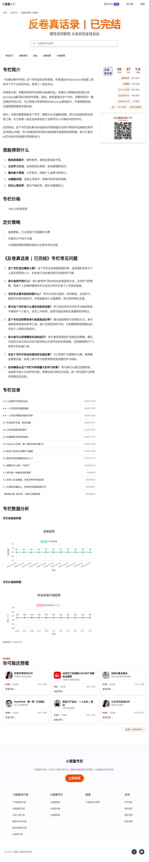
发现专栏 (14, 12)
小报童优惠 (55, 808)
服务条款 (129, 815)
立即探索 (74, 778)
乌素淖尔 (125, 78)
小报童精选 (55, 815)
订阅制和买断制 (92, 802)
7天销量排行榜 (19, 802)
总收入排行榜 (19, 815)
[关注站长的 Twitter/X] (134, 851)
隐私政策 (129, 821)
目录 (35, 55)
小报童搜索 (55, 802)
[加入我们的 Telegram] (141, 851)
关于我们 (129, 802)
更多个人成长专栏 (134, 729)
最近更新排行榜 (20, 827)
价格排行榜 (18, 834)
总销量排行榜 (19, 808)
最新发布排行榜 (20, 821)
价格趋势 (61, 55)
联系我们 (129, 808)
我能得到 (23, 55)
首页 (5, 12)
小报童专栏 (74, 761)
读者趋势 (47, 55)
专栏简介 (9, 55)
